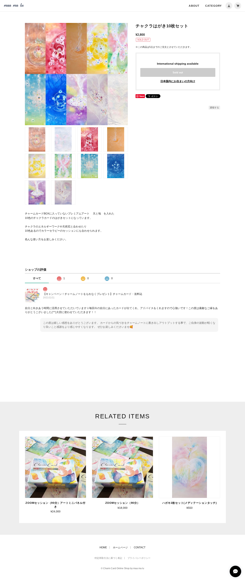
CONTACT (139, 547)
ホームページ (120, 547)
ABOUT (194, 5)
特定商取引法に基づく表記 (108, 558)
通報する (214, 107)
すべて (37, 278)
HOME (103, 547)
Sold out (178, 72)
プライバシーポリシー (138, 558)
